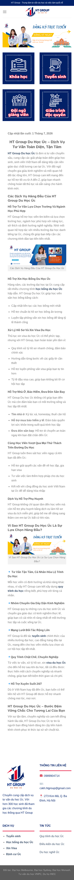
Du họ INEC (49, 874)
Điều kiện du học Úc (52, 844)
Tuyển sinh (13, 836)
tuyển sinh (39, 635)
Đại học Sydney (42, 870)
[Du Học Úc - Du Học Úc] (37, 12)
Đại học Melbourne (22, 870)
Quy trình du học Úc (52, 836)
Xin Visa (11, 848)
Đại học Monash (61, 870)
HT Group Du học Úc (21, 153)
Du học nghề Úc (49, 852)
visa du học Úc (56, 662)
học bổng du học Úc (49, 289)
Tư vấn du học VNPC (29, 874)
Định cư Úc (13, 854)
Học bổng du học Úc (19, 842)
